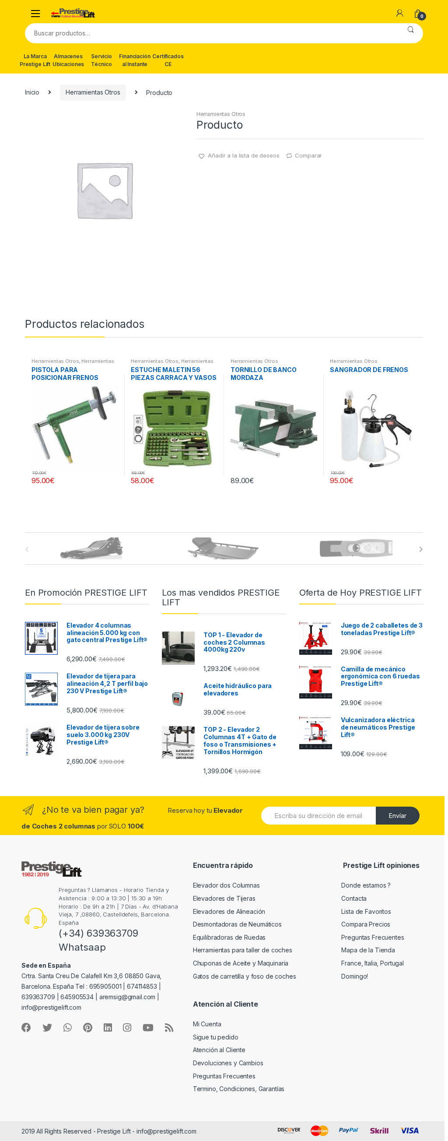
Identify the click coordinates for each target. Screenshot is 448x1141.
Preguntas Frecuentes (372, 937)
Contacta (354, 898)
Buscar (410, 33)
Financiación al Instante (134, 60)
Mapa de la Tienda (368, 950)
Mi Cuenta (207, 1024)
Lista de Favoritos (366, 911)
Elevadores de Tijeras (224, 898)
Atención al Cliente (219, 1049)
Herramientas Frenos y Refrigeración (73, 363)
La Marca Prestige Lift (35, 60)
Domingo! (354, 976)
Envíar (397, 815)
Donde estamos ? (366, 885)
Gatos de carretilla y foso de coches (244, 976)
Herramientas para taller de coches (242, 950)
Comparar (308, 155)
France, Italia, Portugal (372, 963)
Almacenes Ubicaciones (68, 60)
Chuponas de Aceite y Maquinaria (241, 963)
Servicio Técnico (101, 60)
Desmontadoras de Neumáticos (237, 924)
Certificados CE (167, 60)
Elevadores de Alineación (229, 911)
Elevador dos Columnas (226, 885)
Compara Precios (365, 924)
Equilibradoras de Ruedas (229, 937)
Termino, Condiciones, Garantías (239, 1088)
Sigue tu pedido (215, 1037)
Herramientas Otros (93, 92)
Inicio (32, 92)
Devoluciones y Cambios (228, 1063)
